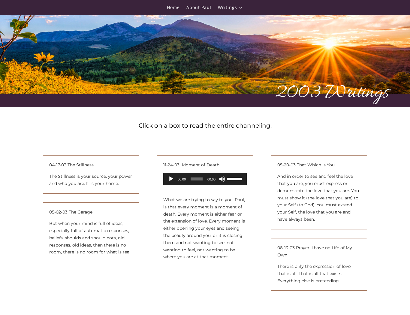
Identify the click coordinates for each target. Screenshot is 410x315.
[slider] (235, 178)
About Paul (198, 7)
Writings (227, 7)
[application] (205, 179)
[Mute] (222, 179)
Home (173, 7)
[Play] (171, 179)
